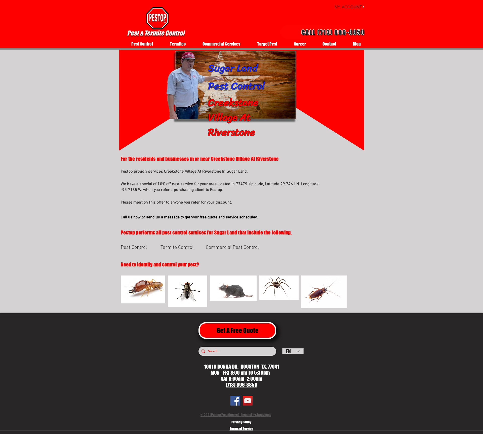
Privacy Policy (241, 422)
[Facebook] (235, 401)
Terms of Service (241, 428)
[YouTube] (248, 401)
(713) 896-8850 (241, 385)
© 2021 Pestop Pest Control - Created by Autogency (235, 415)
